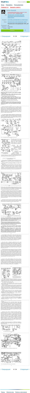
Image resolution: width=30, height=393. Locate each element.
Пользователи (18, 5)
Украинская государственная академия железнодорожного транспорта (16, 16)
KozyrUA (13, 10)
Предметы (9, 5)
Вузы (2, 5)
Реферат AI (4, 7)
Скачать (12, 30)
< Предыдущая (5, 36)
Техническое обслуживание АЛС (17, 22)
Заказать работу (15, 7)
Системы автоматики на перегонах (18, 19)
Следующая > (24, 36)
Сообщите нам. (19, 13)
